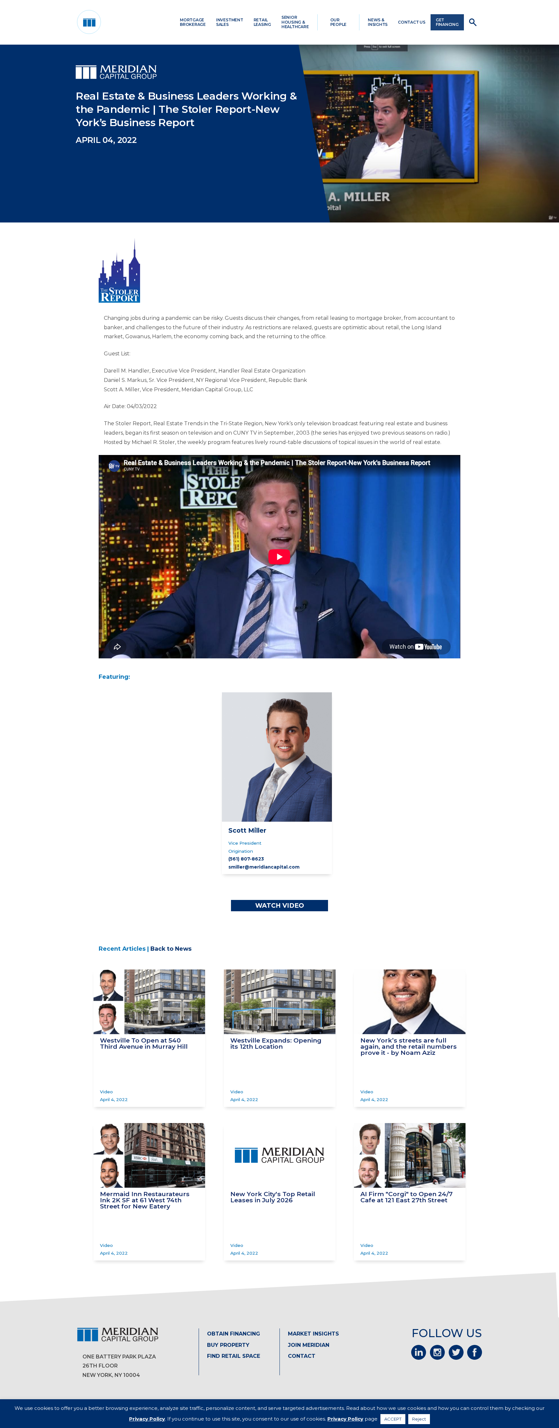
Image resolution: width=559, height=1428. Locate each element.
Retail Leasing (262, 22)
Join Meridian (308, 1345)
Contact (301, 1356)
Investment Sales (229, 22)
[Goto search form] (473, 22)
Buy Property (228, 1345)
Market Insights (313, 1334)
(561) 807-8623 (246, 858)
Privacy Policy (147, 1419)
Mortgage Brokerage (193, 22)
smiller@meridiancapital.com (264, 867)
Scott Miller (247, 830)
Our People (338, 22)
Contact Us (411, 22)
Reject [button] (419, 1419)
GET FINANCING (447, 22)
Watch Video (279, 905)
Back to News (171, 948)
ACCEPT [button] (392, 1419)
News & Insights (378, 22)
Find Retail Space (233, 1356)
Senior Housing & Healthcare (295, 22)
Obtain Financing (233, 1334)
